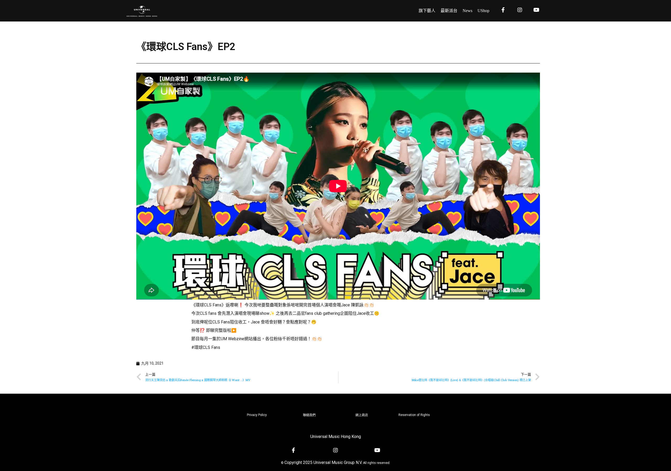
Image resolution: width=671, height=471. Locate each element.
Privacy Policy (257, 415)
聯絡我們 (309, 415)
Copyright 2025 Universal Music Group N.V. (323, 462)
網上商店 (361, 415)
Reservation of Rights (414, 415)
